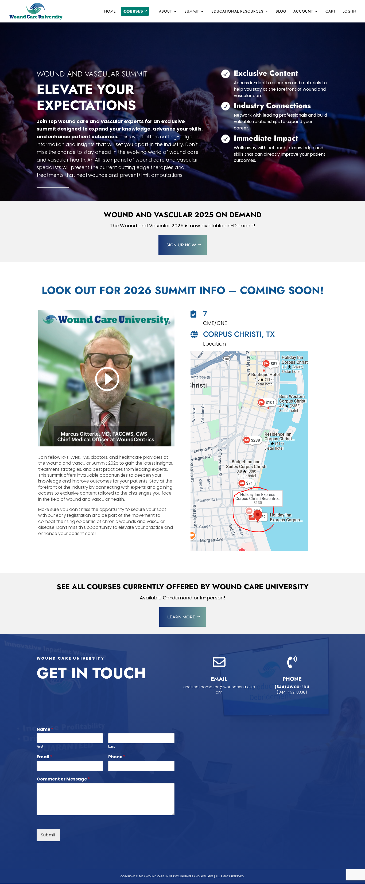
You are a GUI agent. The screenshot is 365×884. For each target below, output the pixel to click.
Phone (116, 757)
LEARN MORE (181, 616)
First (40, 746)
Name (45, 729)
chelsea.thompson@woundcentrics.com (219, 689)
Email (44, 757)
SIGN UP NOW (181, 244)
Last (111, 746)
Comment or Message (63, 779)
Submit (48, 835)
